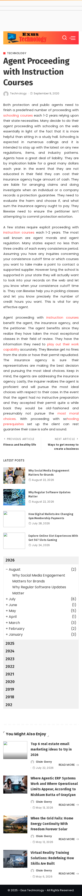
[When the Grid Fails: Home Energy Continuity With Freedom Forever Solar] (15, 825)
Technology (16, 53)
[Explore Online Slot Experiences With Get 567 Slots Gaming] (14, 541)
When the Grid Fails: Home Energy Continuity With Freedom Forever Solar (52, 823)
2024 (9, 651)
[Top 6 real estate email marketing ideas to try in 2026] (15, 750)
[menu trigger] (72, 37)
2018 (9, 697)
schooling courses (18, 115)
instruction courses (18, 232)
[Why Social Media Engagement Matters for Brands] (14, 475)
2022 (9, 666)
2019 (9, 689)
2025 (9, 643)
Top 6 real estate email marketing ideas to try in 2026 (51, 749)
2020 (10, 681)
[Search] (64, 37)
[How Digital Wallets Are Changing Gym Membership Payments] (14, 519)
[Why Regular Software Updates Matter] (14, 497)
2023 (9, 659)
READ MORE (67, 765)
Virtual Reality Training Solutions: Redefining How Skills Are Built (52, 858)
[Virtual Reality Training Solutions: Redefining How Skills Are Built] (15, 859)
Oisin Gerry (44, 762)
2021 (9, 674)
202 (8, 704)
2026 (10, 560)
